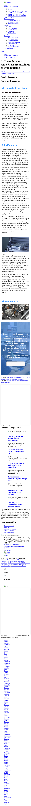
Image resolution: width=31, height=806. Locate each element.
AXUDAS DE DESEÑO (15, 12)
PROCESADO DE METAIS (16, 14)
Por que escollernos (13, 39)
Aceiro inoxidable (12, 28)
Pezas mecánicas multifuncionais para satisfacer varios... (15, 504)
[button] (15, 363)
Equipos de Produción (14, 42)
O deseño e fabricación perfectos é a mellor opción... (16, 492)
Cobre (9, 26)
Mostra (6, 25)
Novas (6, 34)
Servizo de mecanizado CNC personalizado (15, 563)
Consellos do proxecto (14, 20)
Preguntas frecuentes (13, 46)
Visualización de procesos (11, 6)
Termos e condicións (13, 23)
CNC (9, 8)
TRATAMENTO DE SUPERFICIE (17, 11)
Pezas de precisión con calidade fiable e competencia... (15, 438)
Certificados (11, 45)
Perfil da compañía (13, 37)
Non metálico (11, 31)
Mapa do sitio (11, 559)
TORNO (10, 9)
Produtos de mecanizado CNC (9, 561)
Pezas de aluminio (12, 29)
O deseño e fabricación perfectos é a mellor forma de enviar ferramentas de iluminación (15, 378)
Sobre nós (7, 36)
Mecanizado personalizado (18, 566)
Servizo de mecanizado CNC (16, 563)
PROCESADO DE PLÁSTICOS (17, 16)
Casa (5, 5)
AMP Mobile (19, 559)
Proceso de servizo (9, 19)
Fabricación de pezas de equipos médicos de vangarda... (16, 465)
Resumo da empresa (13, 40)
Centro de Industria (9, 57)
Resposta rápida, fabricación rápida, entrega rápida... (17, 478)
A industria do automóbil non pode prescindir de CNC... (16, 451)
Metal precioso (12, 33)
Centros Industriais (9, 17)
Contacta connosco (9, 48)
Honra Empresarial (13, 43)
